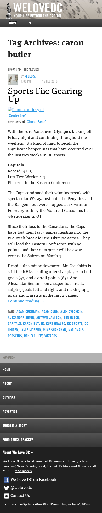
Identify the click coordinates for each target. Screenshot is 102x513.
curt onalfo (55, 323)
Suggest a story (15, 425)
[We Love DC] (53, 11)
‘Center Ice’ (17, 116)
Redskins (15, 336)
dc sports (74, 323)
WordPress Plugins (57, 504)
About (7, 383)
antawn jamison (48, 317)
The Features (32, 69)
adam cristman (27, 311)
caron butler (33, 323)
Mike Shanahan (54, 330)
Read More (22, 471)
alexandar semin (21, 317)
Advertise (10, 411)
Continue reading (26, 301)
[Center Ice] (26, 110)
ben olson (71, 317)
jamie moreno (30, 330)
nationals (76, 330)
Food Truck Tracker (18, 439)
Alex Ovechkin (71, 311)
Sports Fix (14, 69)
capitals (14, 323)
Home (13, 23)
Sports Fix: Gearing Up (45, 95)
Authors (9, 397)
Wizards (50, 336)
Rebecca (30, 76)
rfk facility (33, 336)
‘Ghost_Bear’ (36, 122)
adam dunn (50, 311)
